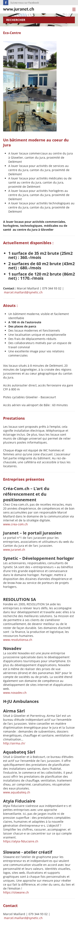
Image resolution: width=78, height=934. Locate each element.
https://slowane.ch (16, 892)
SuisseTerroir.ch (18, 9)
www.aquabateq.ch (16, 792)
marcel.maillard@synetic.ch (23, 292)
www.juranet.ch (14, 550)
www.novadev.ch (15, 693)
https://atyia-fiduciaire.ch (20, 841)
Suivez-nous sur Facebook (24, 2)
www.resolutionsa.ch (17, 640)
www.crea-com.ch (15, 524)
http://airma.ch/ (14, 743)
